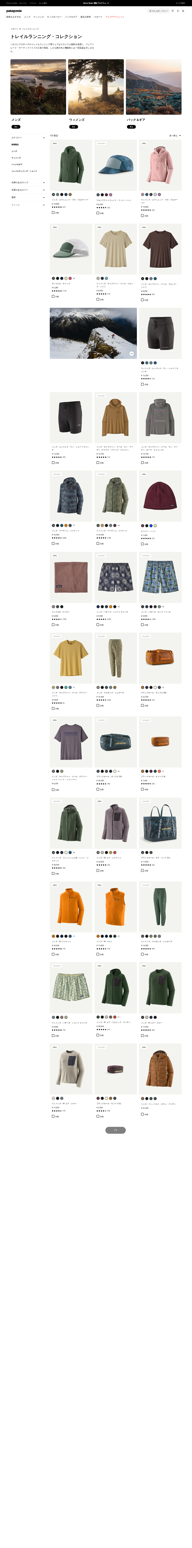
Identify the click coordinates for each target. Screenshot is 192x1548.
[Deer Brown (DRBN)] (142, 1098)
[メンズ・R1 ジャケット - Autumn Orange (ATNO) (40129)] (71, 906)
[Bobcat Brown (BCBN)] (70, 194)
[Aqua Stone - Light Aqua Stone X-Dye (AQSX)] (66, 687)
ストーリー (23, 3)
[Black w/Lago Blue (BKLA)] (114, 606)
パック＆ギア (16, 164)
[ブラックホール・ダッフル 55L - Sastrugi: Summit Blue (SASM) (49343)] (115, 741)
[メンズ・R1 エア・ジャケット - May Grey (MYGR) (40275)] (115, 823)
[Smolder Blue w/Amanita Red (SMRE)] (146, 687)
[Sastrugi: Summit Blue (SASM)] (98, 194)
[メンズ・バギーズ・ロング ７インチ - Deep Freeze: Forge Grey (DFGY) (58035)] (160, 577)
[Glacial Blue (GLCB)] (61, 525)
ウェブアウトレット (115, 16)
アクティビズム (11, 3)
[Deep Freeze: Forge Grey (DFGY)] (142, 606)
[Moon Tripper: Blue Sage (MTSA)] (151, 362)
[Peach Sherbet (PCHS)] (159, 771)
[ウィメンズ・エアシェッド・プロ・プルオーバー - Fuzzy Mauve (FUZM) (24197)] (160, 165)
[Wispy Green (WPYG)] (155, 194)
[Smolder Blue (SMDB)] (61, 852)
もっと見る (43, 3)
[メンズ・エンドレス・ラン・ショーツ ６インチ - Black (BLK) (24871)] (71, 417)
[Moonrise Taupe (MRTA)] (53, 606)
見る (38, 87)
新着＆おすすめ (13, 16)
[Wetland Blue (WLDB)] (146, 362)
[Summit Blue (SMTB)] (57, 606)
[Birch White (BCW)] (155, 687)
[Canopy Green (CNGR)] (53, 194)
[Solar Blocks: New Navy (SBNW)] (61, 278)
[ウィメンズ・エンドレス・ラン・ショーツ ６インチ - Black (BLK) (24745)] (160, 333)
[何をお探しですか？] (158, 11)
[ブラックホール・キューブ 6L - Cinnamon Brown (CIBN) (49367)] (160, 741)
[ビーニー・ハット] (158, 526)
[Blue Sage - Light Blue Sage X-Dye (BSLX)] (151, 278)
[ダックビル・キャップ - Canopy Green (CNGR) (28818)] (71, 249)
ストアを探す (180, 3)
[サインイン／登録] (178, 11)
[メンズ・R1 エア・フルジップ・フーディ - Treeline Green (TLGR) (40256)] (115, 987)
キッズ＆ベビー (54, 16)
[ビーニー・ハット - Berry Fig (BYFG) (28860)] (160, 496)
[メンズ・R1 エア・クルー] (158, 1017)
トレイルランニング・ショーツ (24, 171)
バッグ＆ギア (71, 16)
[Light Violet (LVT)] (110, 194)
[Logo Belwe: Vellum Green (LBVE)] (155, 525)
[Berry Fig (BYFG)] (106, 194)
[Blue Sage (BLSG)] (57, 194)
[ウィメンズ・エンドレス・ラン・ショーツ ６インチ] (158, 363)
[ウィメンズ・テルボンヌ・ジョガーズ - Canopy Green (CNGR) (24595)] (160, 906)
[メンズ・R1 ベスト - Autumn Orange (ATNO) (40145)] (115, 906)
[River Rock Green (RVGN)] (98, 687)
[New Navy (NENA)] (61, 936)
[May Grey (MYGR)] (98, 852)
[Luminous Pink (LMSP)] (70, 278)
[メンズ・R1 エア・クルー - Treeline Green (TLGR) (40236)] (160, 987)
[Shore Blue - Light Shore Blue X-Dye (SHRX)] (70, 687)
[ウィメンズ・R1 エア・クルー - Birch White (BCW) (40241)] (71, 1069)
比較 (57, 212)
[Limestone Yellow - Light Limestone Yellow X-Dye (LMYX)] (53, 687)
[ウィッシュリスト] (172, 11)
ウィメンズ (38, 16)
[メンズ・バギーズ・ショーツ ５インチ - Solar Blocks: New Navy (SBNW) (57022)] (115, 577)
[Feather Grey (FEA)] (57, 687)
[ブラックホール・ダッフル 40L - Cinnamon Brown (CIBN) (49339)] (160, 658)
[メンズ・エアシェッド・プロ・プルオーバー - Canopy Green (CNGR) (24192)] (71, 165)
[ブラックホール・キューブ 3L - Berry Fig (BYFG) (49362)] (115, 1069)
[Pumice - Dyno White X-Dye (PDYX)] (98, 278)
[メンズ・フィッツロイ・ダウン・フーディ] (158, 1098)
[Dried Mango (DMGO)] (102, 525)
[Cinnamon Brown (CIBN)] (142, 687)
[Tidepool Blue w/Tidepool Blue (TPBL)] (106, 606)
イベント (33, 3)
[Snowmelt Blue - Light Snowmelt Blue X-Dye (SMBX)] (106, 278)
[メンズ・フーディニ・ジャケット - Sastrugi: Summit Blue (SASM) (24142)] (71, 496)
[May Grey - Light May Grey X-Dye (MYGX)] (53, 771)
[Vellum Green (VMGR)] (66, 278)
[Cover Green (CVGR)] (159, 606)
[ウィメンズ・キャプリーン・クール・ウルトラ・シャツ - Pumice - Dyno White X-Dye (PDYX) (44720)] (115, 249)
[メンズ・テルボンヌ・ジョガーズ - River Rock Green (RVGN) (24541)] (115, 658)
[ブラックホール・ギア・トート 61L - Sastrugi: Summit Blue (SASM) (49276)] (160, 823)
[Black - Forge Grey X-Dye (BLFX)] (146, 278)
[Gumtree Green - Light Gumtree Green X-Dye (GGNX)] (61, 771)
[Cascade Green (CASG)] (114, 936)
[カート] (183, 11)
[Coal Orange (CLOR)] (114, 852)
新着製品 (15, 144)
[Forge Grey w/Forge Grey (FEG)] (155, 606)
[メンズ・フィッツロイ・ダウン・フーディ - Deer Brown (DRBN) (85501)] (160, 1069)
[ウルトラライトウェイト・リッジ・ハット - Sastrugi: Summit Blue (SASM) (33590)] (115, 165)
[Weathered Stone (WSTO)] (66, 1017)
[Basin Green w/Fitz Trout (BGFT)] (106, 771)
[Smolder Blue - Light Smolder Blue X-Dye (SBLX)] (102, 278)
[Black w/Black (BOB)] (57, 278)
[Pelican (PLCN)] (102, 852)
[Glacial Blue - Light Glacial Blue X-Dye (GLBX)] (155, 278)
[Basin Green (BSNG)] (151, 194)
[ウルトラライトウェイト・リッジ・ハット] (113, 195)
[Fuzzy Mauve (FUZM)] (142, 194)
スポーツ (98, 16)
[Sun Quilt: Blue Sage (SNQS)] (53, 1017)
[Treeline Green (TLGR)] (98, 1017)
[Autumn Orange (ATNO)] (66, 525)
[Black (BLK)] (61, 194)
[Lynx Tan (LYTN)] (110, 852)
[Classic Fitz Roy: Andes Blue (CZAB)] (151, 525)
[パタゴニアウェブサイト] (14, 10)
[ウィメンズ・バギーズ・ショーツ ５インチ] (69, 1017)
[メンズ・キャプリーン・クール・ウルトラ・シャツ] (158, 278)
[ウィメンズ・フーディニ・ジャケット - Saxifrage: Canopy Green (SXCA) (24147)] (115, 496)
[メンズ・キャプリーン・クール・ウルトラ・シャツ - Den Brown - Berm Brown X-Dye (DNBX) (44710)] (160, 249)
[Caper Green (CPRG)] (155, 936)
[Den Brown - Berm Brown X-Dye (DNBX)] (142, 278)
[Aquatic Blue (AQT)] (146, 194)
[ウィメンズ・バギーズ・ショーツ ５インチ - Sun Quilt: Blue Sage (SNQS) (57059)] (71, 987)
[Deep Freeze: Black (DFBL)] (61, 606)
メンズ (27, 16)
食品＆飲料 (85, 16)
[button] (29, 137)
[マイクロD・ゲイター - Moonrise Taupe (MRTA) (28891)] (71, 577)
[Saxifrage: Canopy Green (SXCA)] (98, 525)
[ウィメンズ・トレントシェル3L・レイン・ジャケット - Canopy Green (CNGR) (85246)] (71, 823)
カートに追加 (71, 186)
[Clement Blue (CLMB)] (66, 194)
